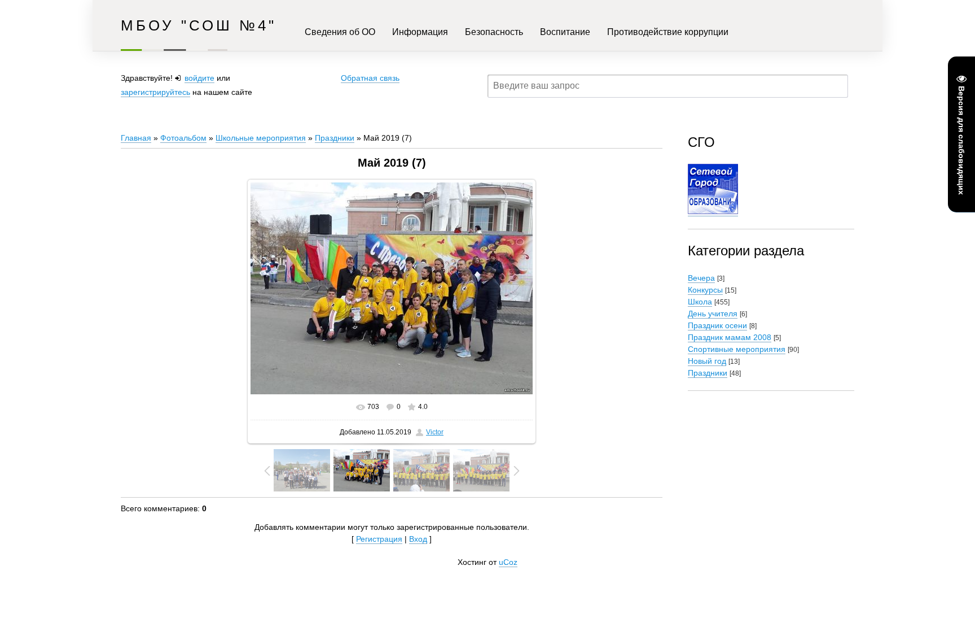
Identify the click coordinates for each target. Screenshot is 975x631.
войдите (199, 77)
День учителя (712, 313)
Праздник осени (717, 325)
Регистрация (379, 538)
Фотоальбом (183, 137)
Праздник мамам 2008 (729, 337)
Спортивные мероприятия (736, 349)
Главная (136, 137)
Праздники (334, 137)
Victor (434, 432)
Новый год (707, 360)
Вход (418, 538)
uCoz (508, 562)
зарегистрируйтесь (155, 92)
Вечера (701, 277)
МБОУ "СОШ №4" (198, 25)
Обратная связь (370, 77)
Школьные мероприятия (261, 137)
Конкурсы (705, 289)
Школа (700, 301)
